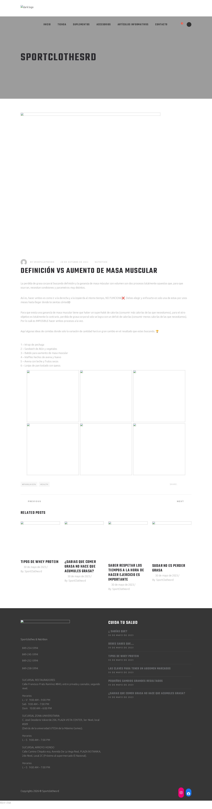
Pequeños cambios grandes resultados (135, 681)
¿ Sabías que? (117, 631)
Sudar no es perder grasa (168, 568)
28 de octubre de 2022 (75, 262)
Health (44, 484)
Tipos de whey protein (40, 562)
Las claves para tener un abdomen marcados (139, 668)
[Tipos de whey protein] (40, 539)
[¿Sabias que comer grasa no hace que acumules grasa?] (84, 539)
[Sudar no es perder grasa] (172, 541)
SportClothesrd (44, 262)
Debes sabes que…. (121, 644)
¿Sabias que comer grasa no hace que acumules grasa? (80, 566)
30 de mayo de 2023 (35, 567)
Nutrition (101, 262)
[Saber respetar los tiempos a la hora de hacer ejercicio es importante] (128, 540)
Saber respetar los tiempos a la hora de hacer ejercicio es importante (126, 572)
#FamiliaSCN (29, 484)
